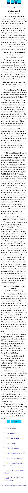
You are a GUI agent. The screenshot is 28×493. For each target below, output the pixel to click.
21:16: (7, 448)
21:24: (7, 458)
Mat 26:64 (20, 470)
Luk (8, 2)
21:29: (7, 478)
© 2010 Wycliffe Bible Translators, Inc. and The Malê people (14, 485)
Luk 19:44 (13, 433)
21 (16, 2)
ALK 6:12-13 (10, 465)
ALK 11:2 (19, 458)
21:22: (7, 453)
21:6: (7, 433)
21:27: (7, 470)
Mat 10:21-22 (15, 448)
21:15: (7, 443)
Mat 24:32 (10, 480)
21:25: (7, 463)
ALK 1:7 (6, 473)
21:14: (7, 438)
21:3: (7, 428)
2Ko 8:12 (13, 428)
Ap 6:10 (13, 443)
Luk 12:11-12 (15, 438)
